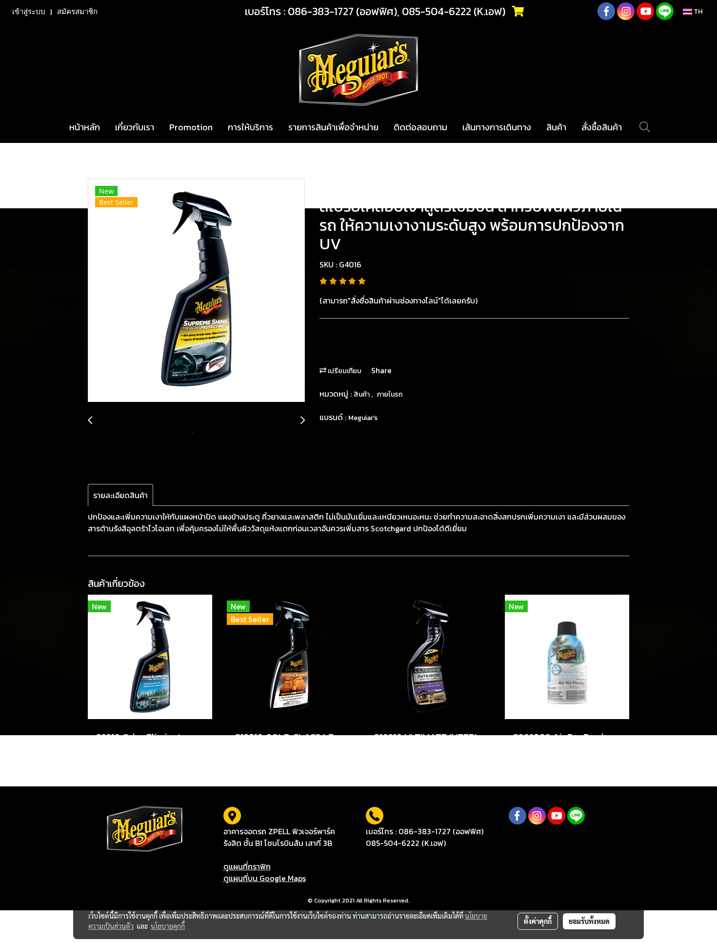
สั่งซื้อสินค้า (601, 127)
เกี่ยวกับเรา (134, 127)
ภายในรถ (389, 394)
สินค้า (556, 127)
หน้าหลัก (84, 127)
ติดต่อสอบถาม (420, 127)
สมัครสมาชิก (77, 11)
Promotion (191, 127)
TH (697, 11)
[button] (645, 127)
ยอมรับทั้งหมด (589, 921)
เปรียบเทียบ (343, 371)
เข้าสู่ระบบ (28, 11)
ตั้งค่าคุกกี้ (538, 921)
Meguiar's (363, 418)
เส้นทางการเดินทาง (496, 127)
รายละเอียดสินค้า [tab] (120, 495)
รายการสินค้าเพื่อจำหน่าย (333, 127)
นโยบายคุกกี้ (168, 926)
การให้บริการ (250, 127)
